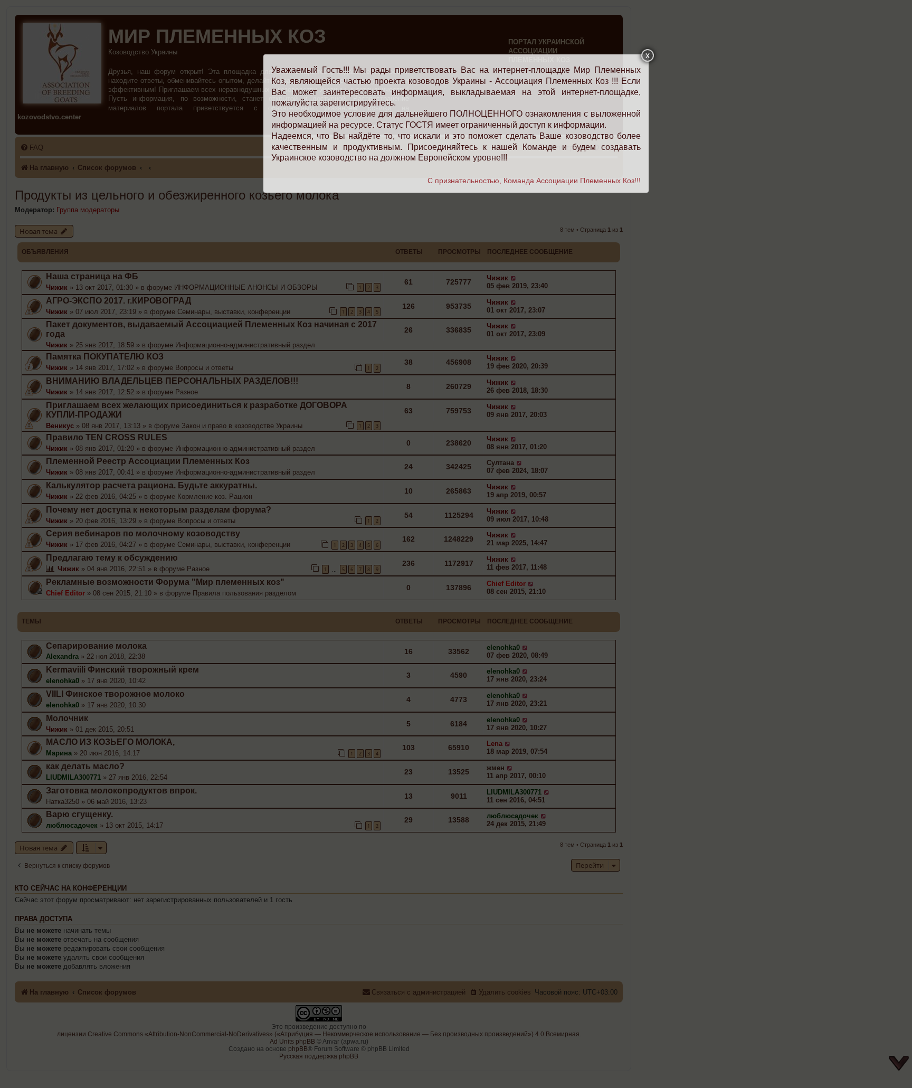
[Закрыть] (647, 55)
